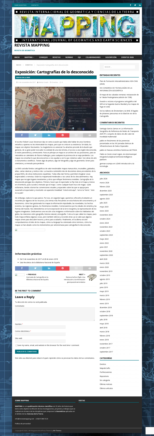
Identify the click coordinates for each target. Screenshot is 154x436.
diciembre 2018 (106, 307)
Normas (69, 57)
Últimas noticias (106, 384)
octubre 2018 (105, 311)
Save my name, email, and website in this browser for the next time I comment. (48, 345)
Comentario (19, 306)
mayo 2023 (104, 239)
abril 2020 (103, 259)
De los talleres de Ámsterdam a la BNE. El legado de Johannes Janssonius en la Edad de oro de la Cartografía (119, 113)
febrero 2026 (105, 186)
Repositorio (104, 376)
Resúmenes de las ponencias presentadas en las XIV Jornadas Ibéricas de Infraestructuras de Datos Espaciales (117, 143)
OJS (79, 57)
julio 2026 (103, 178)
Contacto (34, 5)
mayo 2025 (104, 207)
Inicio (17, 57)
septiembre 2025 (106, 195)
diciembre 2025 (106, 191)
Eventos (55, 82)
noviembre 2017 (106, 344)
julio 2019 (103, 283)
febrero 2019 (105, 299)
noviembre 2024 (106, 215)
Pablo (102, 154)
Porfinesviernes (106, 372)
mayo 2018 (104, 323)
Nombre (18, 324)
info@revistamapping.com (24, 419)
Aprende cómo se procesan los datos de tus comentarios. (72, 358)
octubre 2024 (105, 219)
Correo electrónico (22, 331)
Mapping (28, 57)
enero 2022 (104, 243)
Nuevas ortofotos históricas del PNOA (122, 150)
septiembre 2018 (106, 315)
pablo (102, 140)
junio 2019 (104, 287)
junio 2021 (104, 247)
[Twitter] (135, 5)
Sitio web (18, 338)
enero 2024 (104, 223)
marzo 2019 (104, 295)
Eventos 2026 (127, 57)
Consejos (43, 57)
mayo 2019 (104, 291)
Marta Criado (43, 82)
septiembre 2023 (106, 235)
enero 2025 (104, 211)
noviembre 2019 (106, 271)
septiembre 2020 (106, 255)
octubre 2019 (105, 275)
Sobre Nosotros (20, 5)
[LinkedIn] (140, 5)
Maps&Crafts (105, 368)
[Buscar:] (119, 67)
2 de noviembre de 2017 (27, 82)
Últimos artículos (106, 388)
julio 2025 (103, 203)
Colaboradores (93, 57)
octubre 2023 (105, 231)
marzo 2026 (104, 182)
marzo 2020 (104, 263)
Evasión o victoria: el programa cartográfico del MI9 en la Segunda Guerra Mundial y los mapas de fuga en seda (119, 104)
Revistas (57, 57)
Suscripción (110, 57)
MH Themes (57, 431)
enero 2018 (104, 340)
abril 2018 (103, 327)
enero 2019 (104, 303)
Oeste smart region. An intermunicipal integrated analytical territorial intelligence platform (118, 157)
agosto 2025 (105, 198)
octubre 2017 (105, 348)
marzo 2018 (104, 331)
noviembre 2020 (106, 251)
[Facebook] (130, 5)
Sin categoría (105, 380)
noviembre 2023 (106, 227)
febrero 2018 (105, 336)
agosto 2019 (105, 279)
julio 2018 (103, 319)
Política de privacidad (23, 423)
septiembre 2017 (106, 352)
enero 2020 (104, 267)
